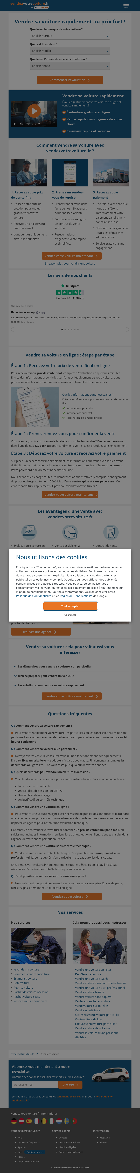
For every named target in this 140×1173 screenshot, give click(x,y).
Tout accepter (70, 606)
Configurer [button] (70, 614)
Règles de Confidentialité (76, 596)
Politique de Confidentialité (33, 596)
